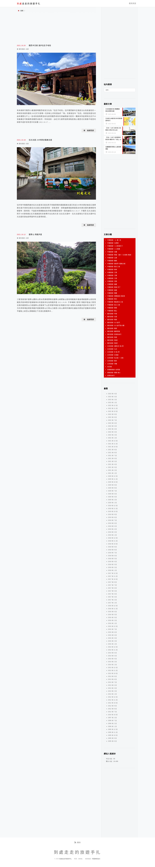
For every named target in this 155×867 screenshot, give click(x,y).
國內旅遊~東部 (112, 328)
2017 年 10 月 (113, 579)
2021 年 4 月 (112, 464)
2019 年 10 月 (113, 511)
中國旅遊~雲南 (112, 308)
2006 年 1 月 (112, 726)
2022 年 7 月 (112, 420)
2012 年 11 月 (113, 700)
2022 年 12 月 (113, 405)
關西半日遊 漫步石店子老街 (40, 45)
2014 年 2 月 (112, 661)
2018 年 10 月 (113, 544)
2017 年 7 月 (112, 585)
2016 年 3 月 (112, 617)
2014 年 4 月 (112, 659)
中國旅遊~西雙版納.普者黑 (116, 296)
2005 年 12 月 (113, 729)
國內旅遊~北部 (24, 49)
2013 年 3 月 (112, 688)
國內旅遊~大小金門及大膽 (115, 325)
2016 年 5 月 (112, 614)
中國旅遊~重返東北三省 (115, 302)
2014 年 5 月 (112, 656)
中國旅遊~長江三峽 (113, 305)
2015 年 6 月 (112, 632)
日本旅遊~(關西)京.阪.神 (115, 346)
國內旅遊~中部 (112, 313)
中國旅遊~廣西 (112, 260)
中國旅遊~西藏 (112, 293)
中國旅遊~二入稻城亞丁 (115, 246)
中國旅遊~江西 (112, 278)
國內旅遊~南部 (112, 319)
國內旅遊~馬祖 (112, 337)
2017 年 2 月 (112, 600)
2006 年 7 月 (112, 720)
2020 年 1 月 (112, 502)
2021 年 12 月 (113, 441)
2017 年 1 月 (112, 603)
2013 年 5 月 (112, 685)
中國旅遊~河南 (112, 281)
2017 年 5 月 (112, 591)
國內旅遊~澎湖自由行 (114, 334)
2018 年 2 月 (112, 567)
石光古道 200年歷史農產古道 (40, 140)
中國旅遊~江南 (112, 272)
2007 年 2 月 (112, 717)
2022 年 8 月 (112, 417)
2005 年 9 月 (112, 738)
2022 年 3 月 (112, 432)
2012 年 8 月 (112, 709)
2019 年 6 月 (112, 523)
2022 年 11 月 (113, 408)
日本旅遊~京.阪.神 (113, 352)
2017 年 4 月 (112, 594)
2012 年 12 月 (113, 697)
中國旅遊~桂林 (112, 269)
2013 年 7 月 (112, 682)
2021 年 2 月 (112, 470)
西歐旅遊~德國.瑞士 (114, 372)
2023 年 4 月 (112, 393)
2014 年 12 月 (113, 647)
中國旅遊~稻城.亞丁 (114, 287)
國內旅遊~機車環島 (113, 331)
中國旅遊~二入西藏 (113, 249)
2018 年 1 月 (112, 570)
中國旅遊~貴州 (112, 299)
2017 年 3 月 (112, 597)
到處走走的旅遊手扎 (65, 859)
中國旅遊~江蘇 (112, 275)
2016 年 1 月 (112, 623)
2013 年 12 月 (113, 667)
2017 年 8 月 (112, 582)
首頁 (21, 10)
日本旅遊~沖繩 (112, 364)
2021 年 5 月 (112, 461)
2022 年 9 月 (112, 414)
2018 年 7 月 (112, 552)
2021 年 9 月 (112, 449)
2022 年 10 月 (113, 411)
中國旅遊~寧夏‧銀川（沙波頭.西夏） (119, 255)
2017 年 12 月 (113, 573)
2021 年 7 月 (112, 455)
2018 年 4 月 (112, 561)
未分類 (109, 366)
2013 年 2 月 (112, 691)
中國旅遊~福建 (112, 284)
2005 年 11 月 (113, 732)
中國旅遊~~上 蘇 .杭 (114, 240)
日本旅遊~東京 (112, 361)
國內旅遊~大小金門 (113, 322)
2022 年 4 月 (112, 429)
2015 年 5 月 (112, 635)
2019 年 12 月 (113, 505)
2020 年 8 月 (112, 488)
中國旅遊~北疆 (112, 252)
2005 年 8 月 (112, 741)
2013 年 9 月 (112, 676)
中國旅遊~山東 (112, 258)
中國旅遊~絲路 (112, 290)
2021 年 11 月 (113, 444)
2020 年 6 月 (112, 494)
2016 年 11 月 (113, 608)
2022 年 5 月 (112, 426)
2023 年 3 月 (112, 396)
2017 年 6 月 (112, 588)
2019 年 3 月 (112, 532)
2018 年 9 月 (112, 547)
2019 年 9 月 (112, 514)
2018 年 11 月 (113, 541)
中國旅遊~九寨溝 (113, 243)
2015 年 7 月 (112, 629)
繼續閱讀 (90, 130)
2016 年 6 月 (112, 611)
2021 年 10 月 (113, 446)
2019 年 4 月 (112, 529)
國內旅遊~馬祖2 (112, 340)
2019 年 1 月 (112, 535)
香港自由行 (111, 375)
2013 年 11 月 (113, 670)
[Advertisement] (56, 28)
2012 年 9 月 (112, 706)
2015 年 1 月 (112, 644)
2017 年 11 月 (113, 576)
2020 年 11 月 (113, 479)
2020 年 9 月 (112, 485)
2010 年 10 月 (113, 714)
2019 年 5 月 (112, 526)
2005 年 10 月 (113, 735)
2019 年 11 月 (113, 508)
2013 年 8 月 (112, 679)
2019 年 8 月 (112, 517)
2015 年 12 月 (113, 626)
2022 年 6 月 (112, 423)
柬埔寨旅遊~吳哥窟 (113, 369)
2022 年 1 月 (112, 438)
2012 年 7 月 (112, 712)
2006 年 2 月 (112, 723)
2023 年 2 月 (112, 399)
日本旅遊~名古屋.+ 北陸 (115, 358)
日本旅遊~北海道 (113, 355)
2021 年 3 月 (112, 467)
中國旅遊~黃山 (112, 311)
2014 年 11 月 (113, 650)
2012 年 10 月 (113, 703)
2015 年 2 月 (112, 641)
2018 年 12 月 (113, 538)
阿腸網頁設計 (96, 859)
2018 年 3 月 (112, 564)
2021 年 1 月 (112, 473)
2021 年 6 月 (112, 458)
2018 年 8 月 (112, 550)
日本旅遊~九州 (112, 349)
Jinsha (80, 859)
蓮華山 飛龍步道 (35, 234)
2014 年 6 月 (112, 653)
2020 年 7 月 (112, 491)
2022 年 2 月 (112, 435)
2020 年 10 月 (113, 482)
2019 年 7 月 (112, 520)
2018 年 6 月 (112, 555)
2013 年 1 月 (112, 694)
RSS (79, 842)
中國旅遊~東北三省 (113, 266)
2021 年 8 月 (112, 452)
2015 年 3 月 (112, 638)
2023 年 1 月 (112, 402)
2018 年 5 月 (112, 558)
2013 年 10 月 (113, 673)
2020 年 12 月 (113, 476)
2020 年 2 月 (112, 499)
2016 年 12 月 (113, 606)
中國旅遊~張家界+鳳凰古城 (116, 263)
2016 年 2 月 (112, 620)
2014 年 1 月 (112, 664)
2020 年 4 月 (112, 497)
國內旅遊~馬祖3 (112, 343)
